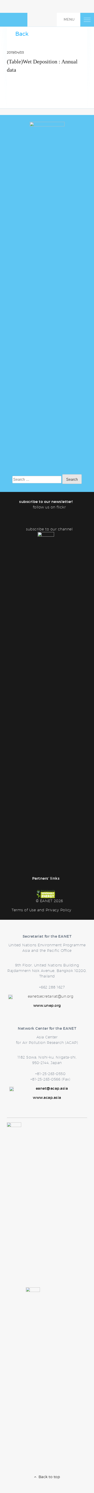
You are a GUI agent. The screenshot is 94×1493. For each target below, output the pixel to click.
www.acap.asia (47, 1097)
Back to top (48, 1477)
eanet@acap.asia (52, 1088)
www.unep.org (47, 1005)
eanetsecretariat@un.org (50, 996)
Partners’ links (46, 878)
